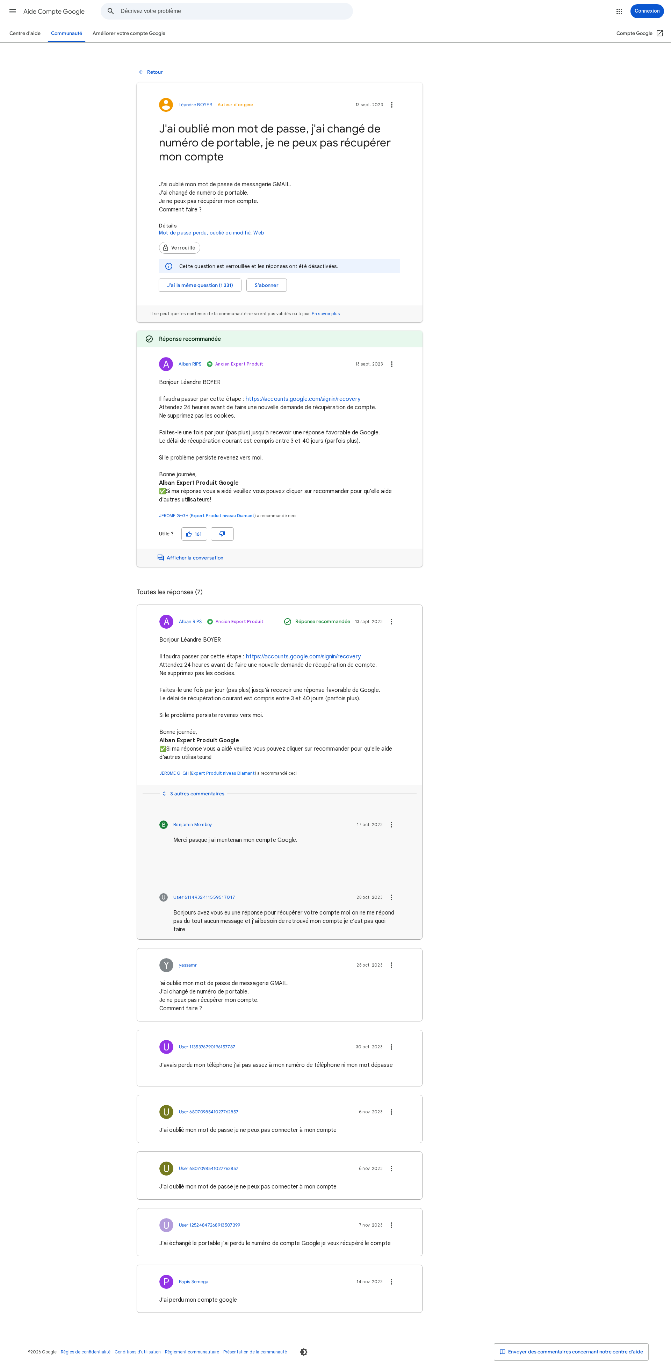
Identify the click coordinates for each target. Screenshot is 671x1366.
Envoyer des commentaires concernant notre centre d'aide (575, 1352)
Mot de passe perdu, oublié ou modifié (205, 233)
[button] (12, 11)
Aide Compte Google (54, 11)
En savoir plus (326, 313)
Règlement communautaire (192, 1351)
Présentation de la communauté (255, 1351)
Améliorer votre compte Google (129, 33)
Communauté (66, 33)
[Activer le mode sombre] (303, 1352)
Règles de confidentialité (85, 1351)
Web (258, 233)
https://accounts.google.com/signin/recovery (303, 399)
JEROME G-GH (173, 515)
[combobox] (237, 11)
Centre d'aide (25, 33)
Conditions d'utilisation (138, 1351)
